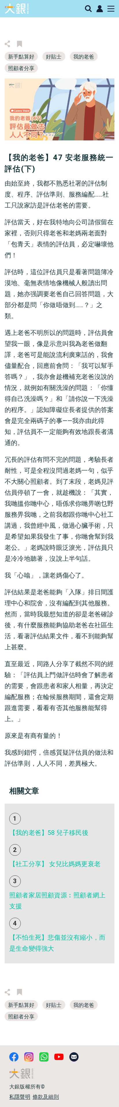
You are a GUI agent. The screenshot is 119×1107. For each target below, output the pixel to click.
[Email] (74, 1057)
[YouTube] (59, 1057)
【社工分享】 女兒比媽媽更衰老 (55, 864)
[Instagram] (29, 1057)
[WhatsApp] (44, 1057)
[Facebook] (13, 1057)
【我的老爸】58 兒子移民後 (48, 832)
